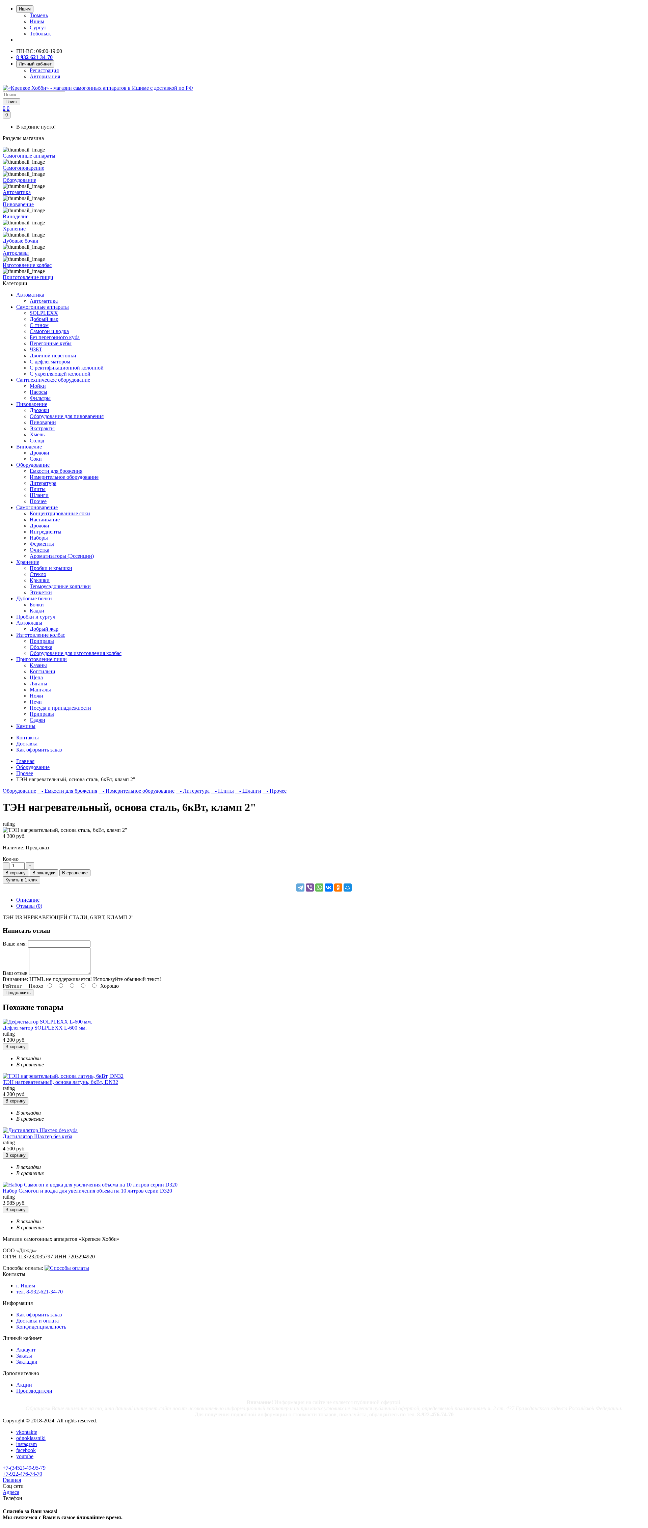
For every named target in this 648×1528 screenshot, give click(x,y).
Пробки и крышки (51, 568)
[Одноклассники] (338, 887)
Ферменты (42, 544)
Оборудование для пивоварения (67, 416)
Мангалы (40, 689)
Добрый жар (44, 319)
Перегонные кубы (51, 343)
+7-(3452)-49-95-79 (24, 1468)
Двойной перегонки (53, 355)
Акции (24, 1385)
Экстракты (42, 428)
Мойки (38, 386)
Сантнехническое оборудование (53, 380)
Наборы (39, 538)
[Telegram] (300, 887)
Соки (36, 459)
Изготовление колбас (40, 635)
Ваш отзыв (15, 973)
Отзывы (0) (29, 906)
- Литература (193, 791)
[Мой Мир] (348, 887)
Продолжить (18, 992)
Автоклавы (29, 623)
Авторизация (45, 76)
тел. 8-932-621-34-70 (39, 1291)
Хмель (37, 434)
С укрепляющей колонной (60, 374)
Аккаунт (26, 1350)
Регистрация (44, 70)
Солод (37, 440)
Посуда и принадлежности (60, 708)
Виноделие (29, 446)
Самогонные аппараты (42, 307)
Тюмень (39, 15)
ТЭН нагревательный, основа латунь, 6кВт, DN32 (60, 1082)
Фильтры (40, 398)
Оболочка (41, 647)
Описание (27, 900)
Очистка (39, 550)
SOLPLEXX (44, 313)
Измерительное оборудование (64, 477)
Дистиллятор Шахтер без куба (37, 1136)
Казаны (38, 665)
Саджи (37, 720)
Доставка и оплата (37, 1321)
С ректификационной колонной (67, 368)
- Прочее (275, 791)
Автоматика (30, 295)
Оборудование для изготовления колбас (76, 653)
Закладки (26, 1362)
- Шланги (248, 791)
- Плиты (222, 791)
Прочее (38, 501)
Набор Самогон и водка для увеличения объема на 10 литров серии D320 (87, 1191)
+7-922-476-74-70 (22, 1474)
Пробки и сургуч (35, 617)
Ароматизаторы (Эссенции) (62, 556)
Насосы (38, 392)
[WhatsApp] (319, 887)
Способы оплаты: (23, 1268)
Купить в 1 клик (21, 879)
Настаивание (45, 519)
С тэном (39, 325)
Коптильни (42, 671)
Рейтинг (12, 986)
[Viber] (310, 887)
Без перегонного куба (55, 337)
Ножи (36, 696)
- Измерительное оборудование (136, 791)
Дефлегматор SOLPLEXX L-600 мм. (45, 1028)
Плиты (38, 489)
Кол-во (11, 859)
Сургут (38, 27)
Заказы (24, 1356)
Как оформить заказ (39, 1314)
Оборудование (33, 465)
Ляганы (38, 683)
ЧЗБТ (36, 349)
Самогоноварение (37, 507)
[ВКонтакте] (329, 887)
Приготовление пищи (41, 659)
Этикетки (41, 592)
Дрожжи (39, 410)
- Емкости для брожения (67, 791)
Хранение (27, 562)
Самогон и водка (49, 331)
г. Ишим (25, 1285)
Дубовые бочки (34, 598)
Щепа (36, 677)
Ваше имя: (15, 944)
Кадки (37, 610)
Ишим (37, 21)
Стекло (38, 574)
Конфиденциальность (41, 1327)
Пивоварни (43, 422)
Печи (36, 702)
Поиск (11, 101)
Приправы (42, 641)
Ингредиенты (45, 532)
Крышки (40, 580)
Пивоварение (31, 404)
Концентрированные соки (60, 513)
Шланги (39, 495)
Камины (25, 726)
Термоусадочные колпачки (60, 586)
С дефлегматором (50, 361)
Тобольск (40, 33)
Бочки (37, 604)
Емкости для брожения (56, 471)
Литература (43, 483)
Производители (34, 1391)
